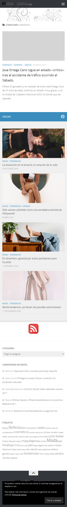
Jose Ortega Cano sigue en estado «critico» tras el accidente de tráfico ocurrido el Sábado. (33, 75)
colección (54, 428)
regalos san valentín (46, 445)
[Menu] (63, 4)
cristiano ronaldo (50, 432)
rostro (19, 449)
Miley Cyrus (40, 441)
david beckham (13, 437)
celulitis (48, 428)
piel (30, 445)
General (18, 65)
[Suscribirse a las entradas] (33, 333)
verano (59, 453)
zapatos (14, 458)
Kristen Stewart (9, 441)
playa (35, 445)
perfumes (24, 446)
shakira (12, 454)
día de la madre (24, 437)
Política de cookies (19, 495)
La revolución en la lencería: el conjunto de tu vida (29, 164)
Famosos (7, 65)
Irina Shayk (43, 436)
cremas (31, 433)
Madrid (18, 441)
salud (24, 450)
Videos (28, 65)
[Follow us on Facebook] (63, 116)
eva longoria (34, 437)
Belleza (15, 427)
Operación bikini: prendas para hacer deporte (35, 371)
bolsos (33, 428)
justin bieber (56, 436)
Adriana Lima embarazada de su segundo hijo (35, 411)
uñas (51, 453)
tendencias (31, 453)
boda (28, 428)
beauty (5, 428)
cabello (41, 427)
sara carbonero (44, 449)
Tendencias (15, 161)
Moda (5, 161)
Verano (26, 206)
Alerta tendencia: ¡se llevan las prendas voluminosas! (31, 307)
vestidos (6, 458)
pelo (60, 441)
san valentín (32, 449)
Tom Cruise (44, 454)
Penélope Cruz (11, 445)
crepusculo (39, 433)
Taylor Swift (19, 454)
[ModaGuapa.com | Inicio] (22, 4)
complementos (7, 433)
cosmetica (21, 432)
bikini (23, 427)
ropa (14, 449)
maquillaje (28, 441)
